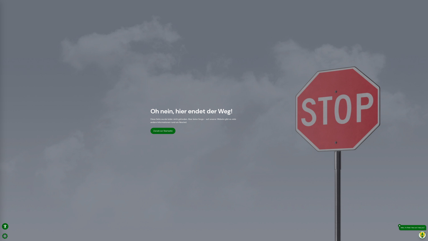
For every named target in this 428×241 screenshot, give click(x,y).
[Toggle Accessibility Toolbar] (5, 226)
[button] (5, 236)
